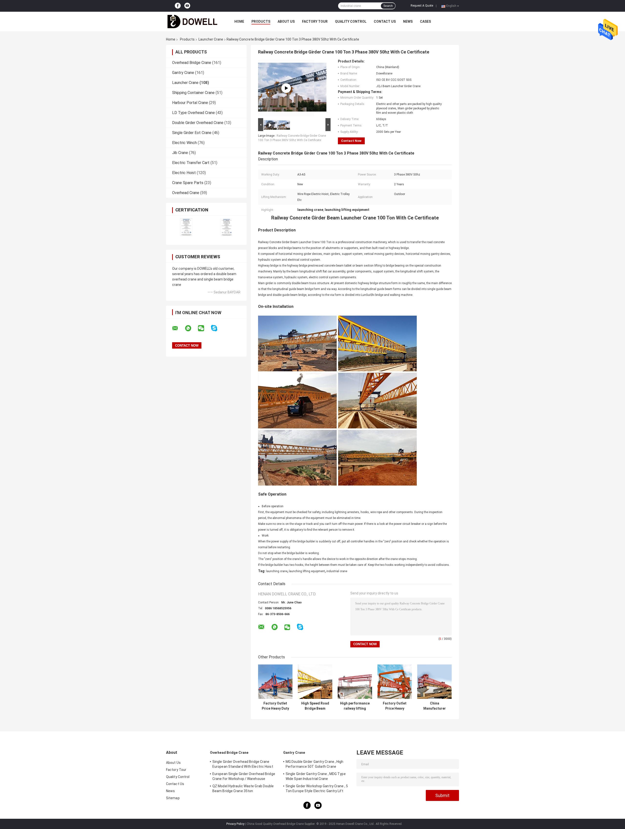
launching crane (276, 571)
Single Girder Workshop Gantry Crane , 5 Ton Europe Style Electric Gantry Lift (317, 788)
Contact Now (351, 141)
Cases (425, 21)
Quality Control (350, 21)
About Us (286, 21)
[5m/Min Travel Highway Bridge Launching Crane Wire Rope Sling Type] (286, 88)
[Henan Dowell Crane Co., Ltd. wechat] (204, 328)
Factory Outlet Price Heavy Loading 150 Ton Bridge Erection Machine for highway (394, 706)
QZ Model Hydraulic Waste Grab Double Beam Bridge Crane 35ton (243, 788)
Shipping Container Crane (193, 92)
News (408, 21)
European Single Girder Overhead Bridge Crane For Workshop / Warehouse (243, 776)
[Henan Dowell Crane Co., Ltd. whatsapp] (191, 328)
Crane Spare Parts (187, 182)
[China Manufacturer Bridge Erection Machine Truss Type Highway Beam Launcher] (434, 681)
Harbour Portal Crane (190, 102)
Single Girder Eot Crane (191, 132)
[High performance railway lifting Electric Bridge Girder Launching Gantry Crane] (355, 681)
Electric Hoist (184, 172)
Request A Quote (422, 5)
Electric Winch (184, 142)
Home (239, 21)
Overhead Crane (185, 192)
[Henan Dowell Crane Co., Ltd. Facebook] (177, 6)
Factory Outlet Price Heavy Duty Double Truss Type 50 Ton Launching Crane (275, 706)
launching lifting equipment (307, 571)
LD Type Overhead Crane (193, 112)
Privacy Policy (235, 824)
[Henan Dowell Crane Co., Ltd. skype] (217, 328)
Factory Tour (315, 21)
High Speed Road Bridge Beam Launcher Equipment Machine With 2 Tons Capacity (315, 706)
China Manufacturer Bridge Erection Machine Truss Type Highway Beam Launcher (434, 706)
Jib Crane (180, 152)
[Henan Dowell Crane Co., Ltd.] (193, 21)
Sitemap (173, 798)
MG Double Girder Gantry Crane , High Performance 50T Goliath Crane (315, 764)
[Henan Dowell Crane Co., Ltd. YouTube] (187, 6)
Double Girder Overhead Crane (197, 122)
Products (260, 21)
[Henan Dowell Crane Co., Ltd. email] (178, 328)
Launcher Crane (210, 39)
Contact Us (385, 21)
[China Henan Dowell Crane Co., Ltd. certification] (186, 227)
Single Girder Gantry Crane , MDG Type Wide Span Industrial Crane (316, 776)
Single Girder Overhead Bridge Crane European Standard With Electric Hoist (242, 764)
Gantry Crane (183, 72)
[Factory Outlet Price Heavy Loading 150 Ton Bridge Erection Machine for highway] (394, 681)
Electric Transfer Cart (190, 162)
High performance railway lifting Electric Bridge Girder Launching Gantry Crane (355, 706)
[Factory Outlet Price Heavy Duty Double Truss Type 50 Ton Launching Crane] (275, 681)
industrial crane (336, 571)
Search (388, 6)
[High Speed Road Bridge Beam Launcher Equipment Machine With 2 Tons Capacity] (315, 681)
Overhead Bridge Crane (191, 62)
